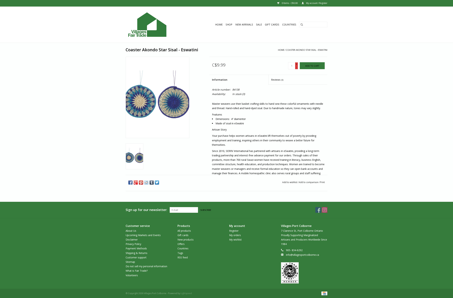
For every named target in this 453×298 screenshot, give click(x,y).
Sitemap (130, 262)
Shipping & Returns (136, 253)
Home (219, 24)
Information (219, 79)
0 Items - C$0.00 (289, 3)
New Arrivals (244, 24)
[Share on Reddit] (146, 182)
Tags (180, 253)
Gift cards (272, 24)
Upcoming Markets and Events (143, 235)
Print (322, 182)
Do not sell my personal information (146, 266)
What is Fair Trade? (137, 270)
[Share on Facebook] (130, 182)
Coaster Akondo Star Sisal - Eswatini (306, 49)
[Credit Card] (323, 293)
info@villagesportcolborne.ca (302, 254)
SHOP (229, 24)
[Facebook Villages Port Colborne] (318, 210)
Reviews (277, 79)
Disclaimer (132, 239)
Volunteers (132, 275)
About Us (131, 230)
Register (234, 230)
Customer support (136, 257)
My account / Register (316, 3)
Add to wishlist (289, 182)
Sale (259, 24)
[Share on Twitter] (157, 182)
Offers (181, 244)
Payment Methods (136, 248)
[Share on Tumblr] (152, 182)
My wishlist (235, 239)
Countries (289, 24)
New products (185, 239)
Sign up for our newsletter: (146, 210)
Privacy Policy (133, 244)
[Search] (301, 24)
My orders (235, 235)
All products (184, 230)
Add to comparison (309, 182)
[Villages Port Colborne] (154, 24)
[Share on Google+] (136, 182)
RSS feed (182, 257)
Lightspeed (186, 293)
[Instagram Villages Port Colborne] (324, 210)
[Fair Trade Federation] (304, 272)
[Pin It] (141, 182)
